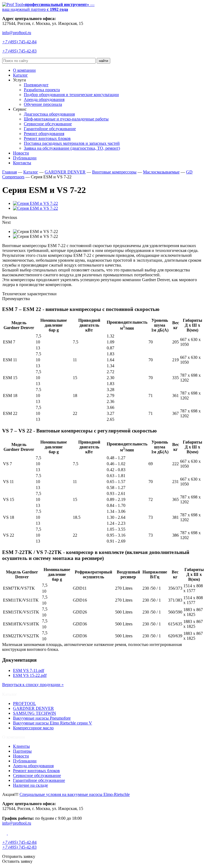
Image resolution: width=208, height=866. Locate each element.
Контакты (22, 162)
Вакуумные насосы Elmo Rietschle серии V (52, 723)
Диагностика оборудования (49, 114)
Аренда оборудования (44, 99)
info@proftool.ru (16, 32)
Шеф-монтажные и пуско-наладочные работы (66, 119)
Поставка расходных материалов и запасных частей (72, 143)
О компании (24, 70)
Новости (21, 153)
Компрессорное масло (33, 728)
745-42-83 (19, 51)
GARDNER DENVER (33, 708)
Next (6, 222)
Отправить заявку (18, 856)
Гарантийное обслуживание (50, 128)
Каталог (20, 75)
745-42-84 (19, 42)
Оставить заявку (17, 861)
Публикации (25, 158)
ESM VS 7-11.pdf (28, 670)
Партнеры (22, 751)
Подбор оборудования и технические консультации (71, 94)
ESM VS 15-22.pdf (30, 675)
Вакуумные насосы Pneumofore (42, 718)
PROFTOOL (24, 703)
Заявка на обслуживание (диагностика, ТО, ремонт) (72, 148)
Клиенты (21, 746)
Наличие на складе (30, 785)
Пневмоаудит (36, 85)
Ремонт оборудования (44, 133)
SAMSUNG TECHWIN (34, 713)
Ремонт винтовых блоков (47, 138)
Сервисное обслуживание (48, 124)
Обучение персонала (43, 104)
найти (103, 61)
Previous (9, 217)
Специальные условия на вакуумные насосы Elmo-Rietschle (75, 794)
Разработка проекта (42, 89)
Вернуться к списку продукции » (33, 684)
